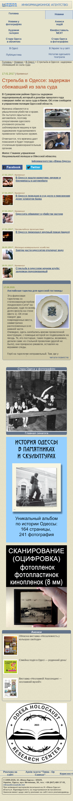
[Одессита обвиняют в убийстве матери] (8, 218)
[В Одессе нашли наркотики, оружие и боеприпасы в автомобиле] (8, 182)
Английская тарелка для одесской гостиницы (34, 290)
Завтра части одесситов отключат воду (40, 250)
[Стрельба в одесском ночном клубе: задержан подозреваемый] (8, 273)
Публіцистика (13, 54)
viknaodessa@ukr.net (14, 785)
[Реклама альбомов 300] (36, 541)
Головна (14, 13)
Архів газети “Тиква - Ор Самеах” (40, 773)
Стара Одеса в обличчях (13, 40)
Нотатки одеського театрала (59, 55)
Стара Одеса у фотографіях (36, 368)
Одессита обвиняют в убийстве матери (39, 214)
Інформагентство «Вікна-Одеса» (51, 161)
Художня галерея (13, 31)
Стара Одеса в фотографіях (59, 40)
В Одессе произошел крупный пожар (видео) (43, 232)
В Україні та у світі (59, 48)
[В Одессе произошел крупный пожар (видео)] (8, 236)
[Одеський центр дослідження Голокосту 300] (36, 762)
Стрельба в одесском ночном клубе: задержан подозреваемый (38, 270)
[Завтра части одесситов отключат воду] (8, 254)
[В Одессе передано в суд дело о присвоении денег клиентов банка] (8, 200)
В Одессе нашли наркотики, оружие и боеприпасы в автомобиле (38, 179)
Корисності (66, 773)
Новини (59, 14)
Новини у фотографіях (14, 23)
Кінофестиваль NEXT (59, 31)
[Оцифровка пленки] (36, 626)
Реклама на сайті (10, 773)
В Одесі (13, 48)
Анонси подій (59, 23)
